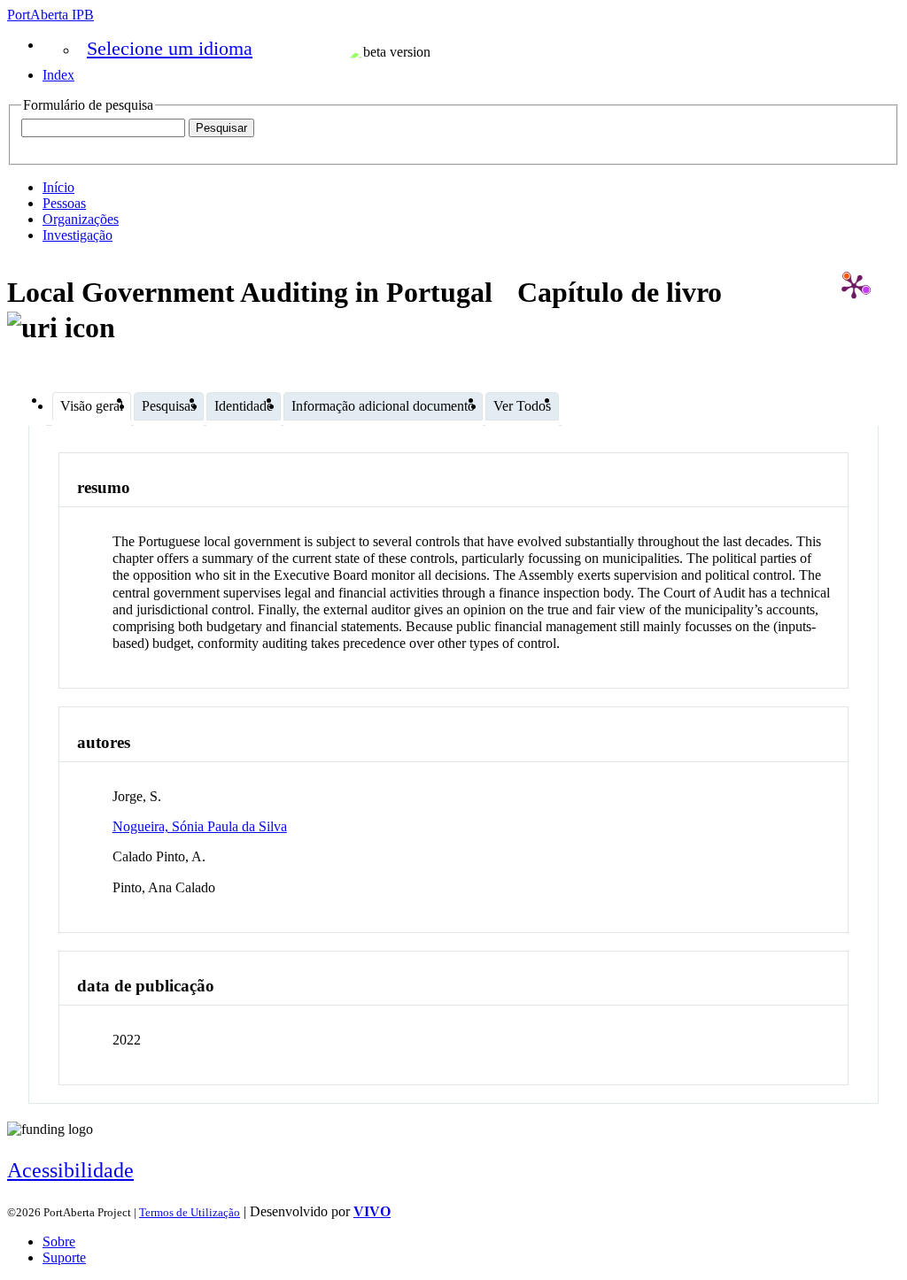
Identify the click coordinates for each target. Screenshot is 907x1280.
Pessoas (64, 203)
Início (58, 187)
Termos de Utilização (189, 1212)
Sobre (59, 1241)
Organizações (81, 219)
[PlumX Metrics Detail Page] (854, 286)
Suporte (64, 1257)
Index (58, 74)
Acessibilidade (70, 1170)
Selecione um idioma (169, 48)
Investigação (77, 235)
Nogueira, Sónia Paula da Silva (199, 826)
